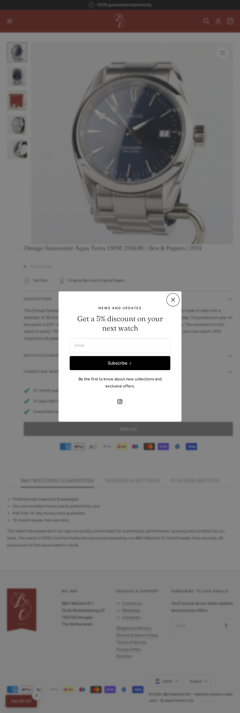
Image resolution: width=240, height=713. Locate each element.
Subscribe (117, 363)
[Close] (173, 299)
